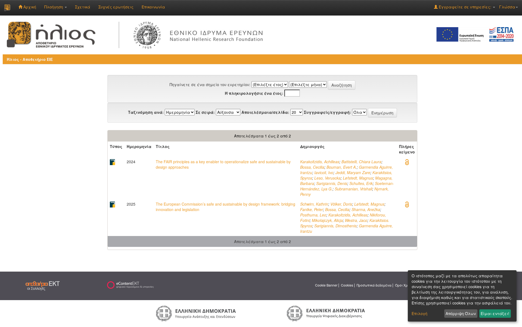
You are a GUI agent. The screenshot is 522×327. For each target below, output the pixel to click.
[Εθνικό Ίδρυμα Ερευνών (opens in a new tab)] (200, 34)
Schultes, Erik (361, 183)
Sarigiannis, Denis (331, 183)
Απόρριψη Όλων (461, 313)
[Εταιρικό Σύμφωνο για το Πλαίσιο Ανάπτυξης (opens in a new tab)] (477, 34)
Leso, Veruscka (327, 178)
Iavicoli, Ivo (323, 172)
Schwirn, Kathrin (314, 204)
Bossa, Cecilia (312, 167)
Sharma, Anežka (366, 209)
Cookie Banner (326, 285)
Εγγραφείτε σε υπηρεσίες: (465, 7)
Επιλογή (419, 313)
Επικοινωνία (153, 7)
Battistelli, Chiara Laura (361, 161)
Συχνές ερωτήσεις (115, 7)
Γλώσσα (507, 7)
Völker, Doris (341, 204)
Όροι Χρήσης (405, 285)
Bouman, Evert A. (342, 167)
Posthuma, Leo (313, 215)
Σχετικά (82, 7)
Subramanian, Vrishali (353, 188)
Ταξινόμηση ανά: (146, 112)
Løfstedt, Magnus (358, 178)
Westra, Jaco (356, 220)
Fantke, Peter (311, 209)
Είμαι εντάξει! (495, 313)
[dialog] (462, 296)
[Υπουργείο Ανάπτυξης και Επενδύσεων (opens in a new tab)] (196, 313)
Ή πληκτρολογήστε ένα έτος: (254, 93)
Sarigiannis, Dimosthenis (335, 225)
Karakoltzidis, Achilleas (319, 161)
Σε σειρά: (205, 112)
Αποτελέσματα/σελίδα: (265, 112)
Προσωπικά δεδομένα (374, 285)
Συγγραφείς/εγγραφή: (327, 112)
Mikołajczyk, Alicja (327, 220)
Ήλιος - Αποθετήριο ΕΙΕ (30, 59)
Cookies (347, 285)
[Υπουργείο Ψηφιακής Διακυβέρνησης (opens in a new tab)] (326, 313)
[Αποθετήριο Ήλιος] (7, 7)
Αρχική (29, 7)
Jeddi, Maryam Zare (352, 172)
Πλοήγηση (54, 7)
